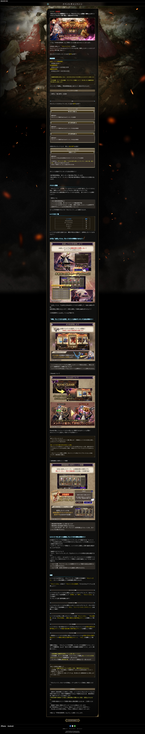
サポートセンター (79, 728)
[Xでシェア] (72, 726)
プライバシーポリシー (72, 728)
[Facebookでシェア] (70, 726)
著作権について (65, 728)
